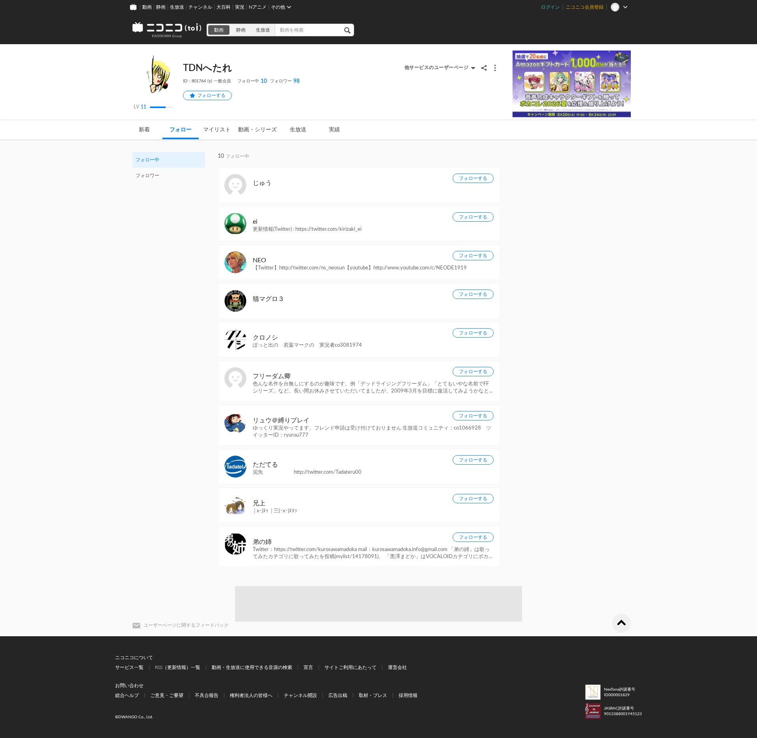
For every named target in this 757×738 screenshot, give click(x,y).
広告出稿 (337, 695)
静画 (161, 7)
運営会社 (397, 667)
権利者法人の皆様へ (251, 695)
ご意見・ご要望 (166, 695)
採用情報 (408, 695)
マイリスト (217, 130)
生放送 (177, 7)
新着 (144, 130)
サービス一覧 (129, 667)
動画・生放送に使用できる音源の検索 (252, 667)
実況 (239, 7)
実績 (334, 130)
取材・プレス (373, 695)
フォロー (181, 130)
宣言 (308, 667)
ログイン (550, 7)
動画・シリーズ (257, 130)
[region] (168, 167)
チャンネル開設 (300, 695)
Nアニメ (258, 7)
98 (285, 81)
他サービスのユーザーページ (437, 67)
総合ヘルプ (127, 695)
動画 (147, 7)
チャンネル (200, 7)
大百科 (223, 7)
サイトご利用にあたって (350, 667)
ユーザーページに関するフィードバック (186, 625)
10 (252, 81)
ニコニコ (167, 30)
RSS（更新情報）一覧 (177, 667)
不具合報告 (206, 695)
